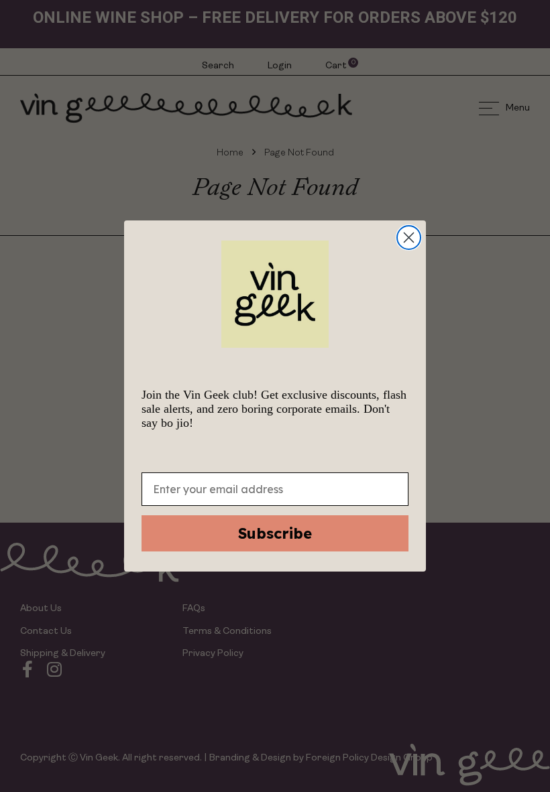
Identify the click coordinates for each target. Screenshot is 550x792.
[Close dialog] (409, 237)
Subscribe (275, 533)
